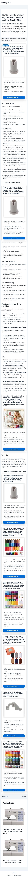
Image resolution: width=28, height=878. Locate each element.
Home (14, 872)
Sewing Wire (6, 3)
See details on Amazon (12, 97)
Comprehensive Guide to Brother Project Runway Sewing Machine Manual (13, 831)
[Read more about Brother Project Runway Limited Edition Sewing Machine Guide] (14, 847)
